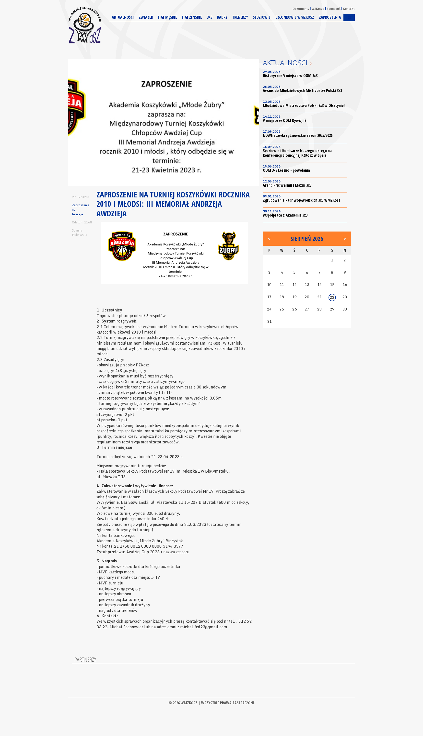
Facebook (334, 8)
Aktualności (123, 17)
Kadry (222, 17)
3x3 (209, 17)
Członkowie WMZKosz (294, 17)
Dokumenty (301, 8)
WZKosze (318, 8)
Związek (146, 17)
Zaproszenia (330, 17)
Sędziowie (261, 17)
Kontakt (349, 8)
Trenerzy (240, 17)
